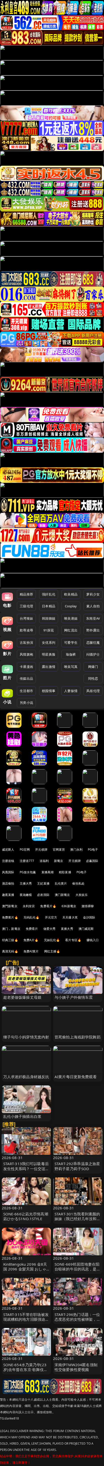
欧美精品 (70, 594)
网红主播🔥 (52, 951)
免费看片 (32, 929)
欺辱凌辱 (26, 630)
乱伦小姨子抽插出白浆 (22, 1116)
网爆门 (93, 666)
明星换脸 (48, 654)
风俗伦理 (93, 691)
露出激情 (48, 666)
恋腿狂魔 (93, 642)
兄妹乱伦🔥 (52, 940)
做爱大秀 (49, 929)
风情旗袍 (26, 654)
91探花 (48, 630)
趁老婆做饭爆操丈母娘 (22, 997)
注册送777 (27, 861)
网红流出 (70, 630)
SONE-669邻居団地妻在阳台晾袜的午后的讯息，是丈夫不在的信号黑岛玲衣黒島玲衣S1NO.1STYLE (77, 1271)
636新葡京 (69, 906)
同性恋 (93, 678)
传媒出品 (26, 678)
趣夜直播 (8, 895)
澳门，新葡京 (11, 929)
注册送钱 (8, 861)
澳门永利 (76, 849)
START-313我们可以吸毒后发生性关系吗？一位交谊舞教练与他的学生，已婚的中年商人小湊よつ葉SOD (26, 1171)
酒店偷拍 (8, 883)
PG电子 (93, 849)
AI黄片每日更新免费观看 (76, 1076)
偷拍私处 (78, 883)
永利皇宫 (29, 906)
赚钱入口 (93, 940)
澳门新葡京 (62, 895)
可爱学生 (70, 642)
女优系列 (48, 642)
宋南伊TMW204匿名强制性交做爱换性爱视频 (76, 1367)
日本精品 (48, 606)
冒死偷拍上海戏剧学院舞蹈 (77, 1036)
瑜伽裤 (71, 654)
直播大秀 (67, 929)
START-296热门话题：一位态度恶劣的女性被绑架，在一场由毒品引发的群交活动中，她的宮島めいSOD (77, 1322)
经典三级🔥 (10, 940)
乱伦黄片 (61, 883)
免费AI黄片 (31, 951)
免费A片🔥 (31, 940)
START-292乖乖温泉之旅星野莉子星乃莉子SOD (77, 1166)
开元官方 (51, 917)
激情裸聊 (88, 906)
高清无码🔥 (10, 951)
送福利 (44, 861)
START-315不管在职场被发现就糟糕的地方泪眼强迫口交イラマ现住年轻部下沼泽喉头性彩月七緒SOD (26, 1322)
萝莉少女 (93, 594)
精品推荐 (26, 594)
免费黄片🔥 (10, 917)
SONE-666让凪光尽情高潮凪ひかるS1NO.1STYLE (25, 1216)
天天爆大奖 (70, 917)
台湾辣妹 (26, 618)
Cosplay (71, 606)
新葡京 (58, 861)
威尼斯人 (8, 849)
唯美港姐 (70, 618)
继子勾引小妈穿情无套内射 (26, 1036)
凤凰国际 (8, 872)
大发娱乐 (81, 895)
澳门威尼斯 (86, 929)
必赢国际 (92, 861)
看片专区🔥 (73, 940)
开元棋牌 (41, 849)
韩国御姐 (48, 618)
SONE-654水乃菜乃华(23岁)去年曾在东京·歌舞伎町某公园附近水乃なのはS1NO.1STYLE (25, 1372)
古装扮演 (26, 642)
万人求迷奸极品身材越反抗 (26, 1076)
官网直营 (59, 849)
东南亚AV (93, 618)
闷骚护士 (93, 654)
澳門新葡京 (9, 906)
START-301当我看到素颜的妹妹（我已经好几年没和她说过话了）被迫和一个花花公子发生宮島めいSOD (77, 1221)
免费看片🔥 (48, 906)
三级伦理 (26, 606)
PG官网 (25, 849)
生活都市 (26, 691)
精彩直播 (65, 872)
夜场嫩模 (26, 895)
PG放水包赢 (28, 872)
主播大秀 (26, 883)
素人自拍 (93, 606)
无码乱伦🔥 (31, 917)
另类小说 (26, 702)
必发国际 (43, 895)
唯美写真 (70, 666)
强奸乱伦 (48, 594)
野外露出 (93, 630)
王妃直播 (43, 883)
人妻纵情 (70, 691)
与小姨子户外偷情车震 (74, 997)
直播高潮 (47, 872)
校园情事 (48, 691)
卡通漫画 (26, 666)
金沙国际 (89, 917)
